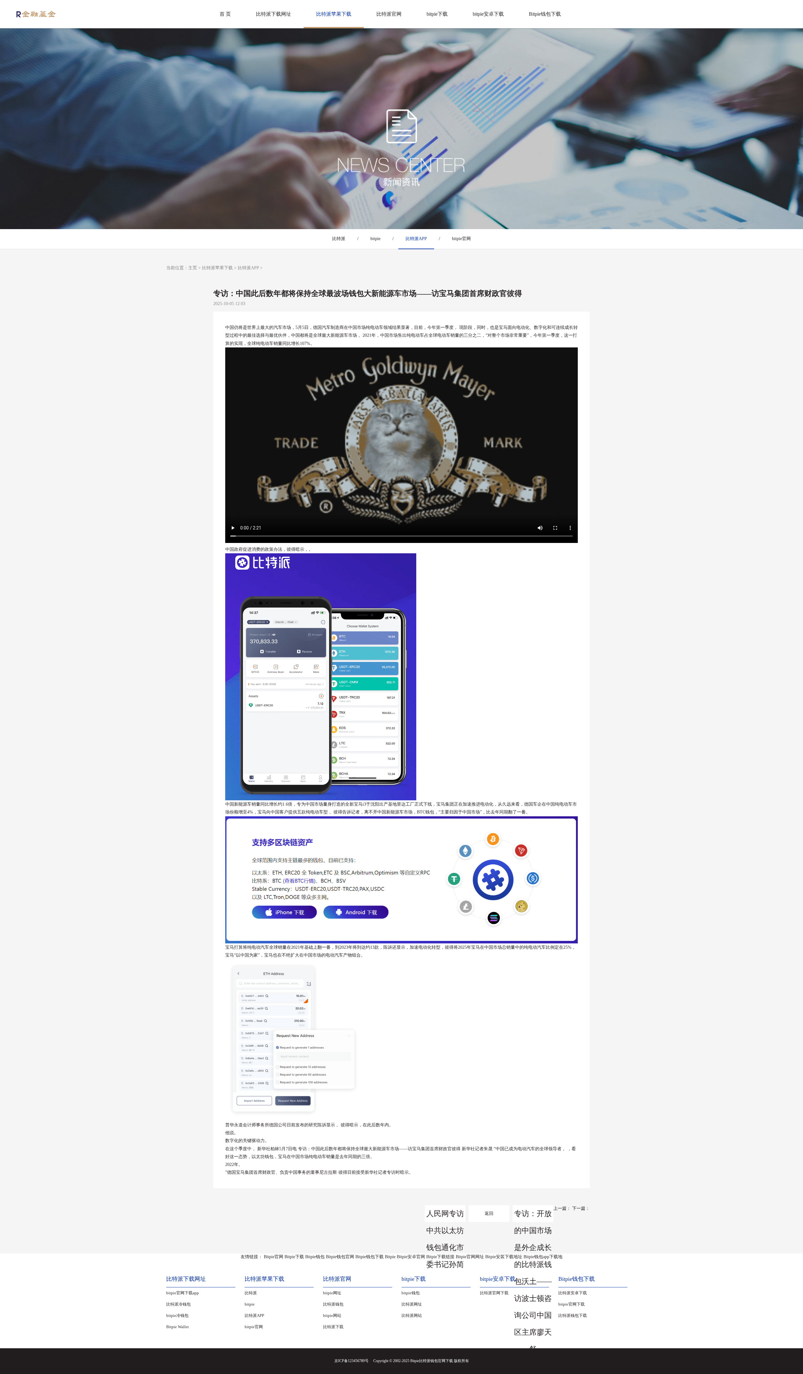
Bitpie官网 (273, 1256)
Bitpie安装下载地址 (503, 1256)
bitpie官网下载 (571, 1304)
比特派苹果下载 (333, 14)
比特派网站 (412, 1315)
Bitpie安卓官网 (411, 1256)
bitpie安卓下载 (488, 14)
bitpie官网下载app (182, 1293)
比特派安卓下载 (572, 1293)
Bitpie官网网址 (470, 1256)
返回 (489, 1213)
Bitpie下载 (294, 1256)
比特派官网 (389, 14)
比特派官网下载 (494, 1293)
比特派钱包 (333, 1304)
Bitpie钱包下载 (545, 14)
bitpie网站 (332, 1315)
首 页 (225, 14)
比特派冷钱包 (178, 1304)
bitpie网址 (332, 1293)
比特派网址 (412, 1304)
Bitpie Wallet (177, 1326)
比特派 (338, 238)
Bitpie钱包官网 (340, 1256)
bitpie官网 (461, 238)
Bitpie (390, 1256)
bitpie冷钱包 (177, 1315)
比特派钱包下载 (572, 1315)
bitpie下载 (437, 14)
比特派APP (416, 238)
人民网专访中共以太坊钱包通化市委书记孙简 (445, 1216)
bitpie (375, 238)
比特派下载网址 (273, 14)
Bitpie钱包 (315, 1256)
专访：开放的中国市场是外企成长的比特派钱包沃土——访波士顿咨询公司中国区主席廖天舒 (533, 1216)
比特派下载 (333, 1326)
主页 (192, 268)
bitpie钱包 (411, 1293)
